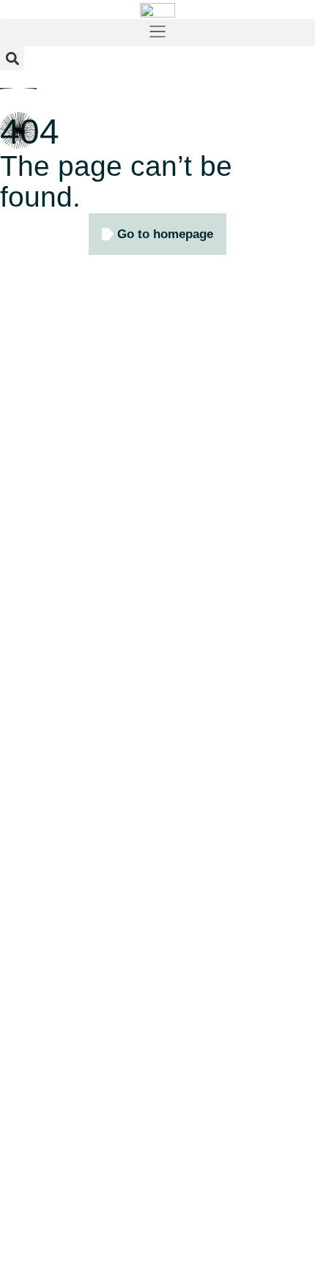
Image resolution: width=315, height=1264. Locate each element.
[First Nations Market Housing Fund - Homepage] (157, 9)
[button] (157, 32)
